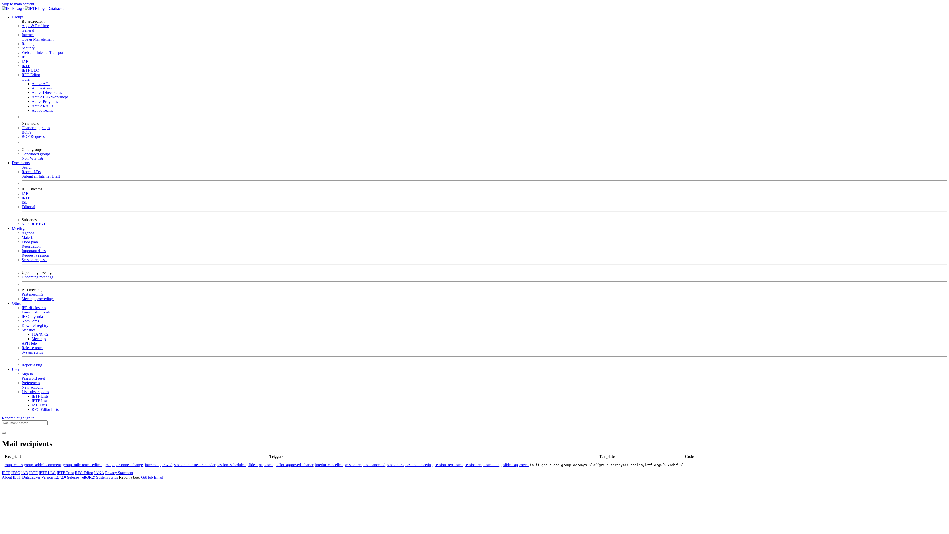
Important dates (34, 251)
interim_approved (158, 465)
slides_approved (516, 465)
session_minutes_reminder (194, 465)
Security (28, 48)
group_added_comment (42, 465)
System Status (107, 477)
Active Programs (45, 101)
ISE (25, 202)
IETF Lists (40, 396)
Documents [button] (21, 163)
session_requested (449, 465)
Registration (31, 246)
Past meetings (32, 294)
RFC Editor (31, 75)
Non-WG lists (32, 158)
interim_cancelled (329, 465)
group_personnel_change (123, 465)
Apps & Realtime (35, 26)
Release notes (32, 348)
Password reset (33, 378)
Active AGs (41, 84)
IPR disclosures (34, 308)
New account (32, 387)
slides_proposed (260, 465)
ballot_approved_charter (294, 465)
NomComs (30, 321)
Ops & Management (37, 39)
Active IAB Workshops (50, 97)
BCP (34, 224)
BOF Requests (33, 136)
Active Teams (42, 110)
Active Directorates (47, 92)
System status (32, 352)
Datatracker (55, 8)
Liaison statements (36, 312)
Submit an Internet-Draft (41, 176)
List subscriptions (35, 392)
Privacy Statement (119, 473)
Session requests (34, 260)
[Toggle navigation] (4, 433)
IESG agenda (32, 316)
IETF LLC (30, 70)
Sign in (27, 374)
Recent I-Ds (31, 172)
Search (27, 167)
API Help (29, 343)
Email (158, 477)
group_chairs (13, 465)
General (28, 30)
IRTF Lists (40, 401)
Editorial (28, 207)
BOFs (26, 132)
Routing (28, 44)
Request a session (35, 255)
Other (26, 79)
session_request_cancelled (365, 465)
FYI (42, 224)
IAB (25, 61)
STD (26, 224)
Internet (28, 35)
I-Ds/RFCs (40, 334)
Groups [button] (17, 17)
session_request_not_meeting (410, 465)
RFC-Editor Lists (45, 409)
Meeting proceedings (38, 299)
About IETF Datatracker (21, 477)
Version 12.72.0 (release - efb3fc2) (68, 477)
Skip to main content (18, 4)
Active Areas (42, 88)
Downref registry (35, 325)
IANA (99, 473)
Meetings (39, 339)
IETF (6, 473)
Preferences (31, 383)
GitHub (147, 477)
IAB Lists (39, 405)
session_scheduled (231, 465)
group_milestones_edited (82, 465)
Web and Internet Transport (43, 52)
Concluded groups (36, 154)
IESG (26, 57)
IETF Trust (65, 473)
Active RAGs (42, 106)
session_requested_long (483, 465)
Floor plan (30, 242)
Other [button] (16, 303)
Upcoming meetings (37, 277)
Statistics (28, 330)
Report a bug (32, 365)
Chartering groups (36, 128)
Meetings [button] (19, 228)
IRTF (26, 66)
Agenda (28, 233)
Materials (29, 237)
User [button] (15, 369)
